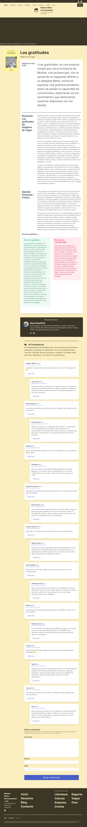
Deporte (41, 5)
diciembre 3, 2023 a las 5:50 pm (39, 383)
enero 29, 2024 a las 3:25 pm (33, 607)
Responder (30, 373)
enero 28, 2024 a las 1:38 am (33, 566)
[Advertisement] (43, 29)
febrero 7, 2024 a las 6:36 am (33, 689)
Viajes (48, 5)
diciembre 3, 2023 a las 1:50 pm (33, 365)
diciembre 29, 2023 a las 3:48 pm (39, 423)
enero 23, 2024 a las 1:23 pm (33, 488)
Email (26, 766)
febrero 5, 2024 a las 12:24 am (38, 665)
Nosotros (27, 798)
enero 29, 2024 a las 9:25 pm (38, 625)
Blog (24, 802)
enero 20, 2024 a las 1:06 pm (38, 466)
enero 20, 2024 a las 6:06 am (33, 447)
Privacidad (11, 818)
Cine (53, 5)
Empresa (27, 5)
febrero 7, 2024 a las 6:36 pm (38, 708)
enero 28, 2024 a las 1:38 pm (38, 585)
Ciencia (20, 5)
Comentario (28, 737)
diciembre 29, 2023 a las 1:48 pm (34, 405)
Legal (5, 818)
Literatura (13, 5)
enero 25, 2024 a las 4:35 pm (38, 544)
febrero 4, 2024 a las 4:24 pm (33, 647)
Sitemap (18, 818)
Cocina (34, 5)
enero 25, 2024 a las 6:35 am (33, 528)
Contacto (27, 806)
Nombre (27, 759)
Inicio (6, 5)
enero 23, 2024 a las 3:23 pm (38, 506)
